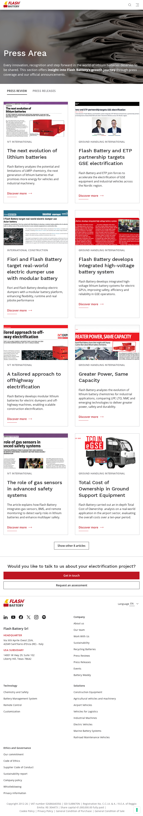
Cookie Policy (27, 811)
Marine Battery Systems (87, 730)
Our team (79, 629)
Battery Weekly (82, 675)
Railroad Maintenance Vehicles (92, 737)
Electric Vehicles (83, 724)
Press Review (17, 91)
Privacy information (14, 793)
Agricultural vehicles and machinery (95, 698)
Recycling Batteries (85, 649)
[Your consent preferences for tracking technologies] (137, 810)
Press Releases (44, 91)
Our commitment (13, 754)
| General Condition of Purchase (73, 811)
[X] (29, 617)
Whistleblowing (12, 786)
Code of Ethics (11, 760)
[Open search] (130, 5)
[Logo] (12, 5)
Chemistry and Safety (15, 692)
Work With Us (81, 636)
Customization (11, 711)
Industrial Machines (85, 718)
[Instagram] (36, 617)
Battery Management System (20, 698)
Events (77, 668)
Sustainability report (15, 773)
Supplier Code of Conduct (18, 767)
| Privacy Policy (44, 811)
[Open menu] (137, 5)
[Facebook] (21, 617)
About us (79, 623)
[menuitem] (5, 617)
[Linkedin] (5, 617)
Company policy (12, 780)
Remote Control (12, 705)
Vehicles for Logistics (86, 711)
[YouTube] (13, 617)
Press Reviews (82, 655)
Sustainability (81, 642)
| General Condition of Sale (109, 811)
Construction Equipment (88, 692)
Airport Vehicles (83, 705)
